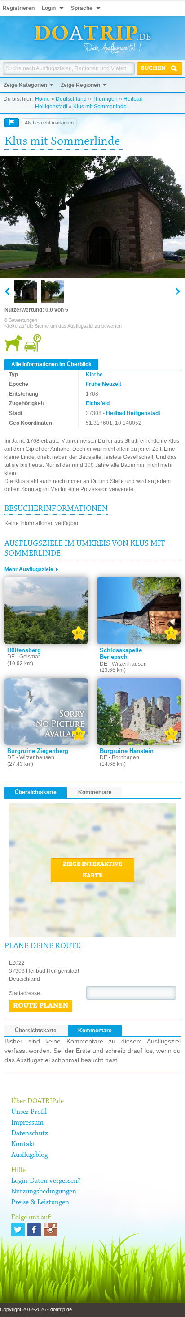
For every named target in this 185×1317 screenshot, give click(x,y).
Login (49, 8)
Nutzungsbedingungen (43, 1191)
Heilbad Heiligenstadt (133, 413)
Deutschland (71, 99)
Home (42, 99)
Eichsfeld (98, 403)
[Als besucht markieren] (11, 122)
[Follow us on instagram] (50, 1229)
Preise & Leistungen (40, 1202)
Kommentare (95, 792)
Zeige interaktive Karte (92, 870)
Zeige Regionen (80, 85)
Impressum (27, 1122)
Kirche (94, 375)
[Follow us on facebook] (34, 1229)
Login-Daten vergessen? (46, 1180)
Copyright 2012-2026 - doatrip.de (36, 1309)
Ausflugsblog (29, 1155)
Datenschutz (29, 1133)
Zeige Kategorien (25, 85)
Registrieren (19, 8)
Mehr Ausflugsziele (28, 569)
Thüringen (105, 99)
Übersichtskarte (36, 792)
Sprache (81, 8)
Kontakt (23, 1144)
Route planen (40, 1005)
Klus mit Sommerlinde (100, 106)
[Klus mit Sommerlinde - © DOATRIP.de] (52, 291)
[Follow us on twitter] (18, 1229)
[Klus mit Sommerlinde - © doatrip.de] (92, 218)
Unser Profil (29, 1112)
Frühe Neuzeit (103, 384)
